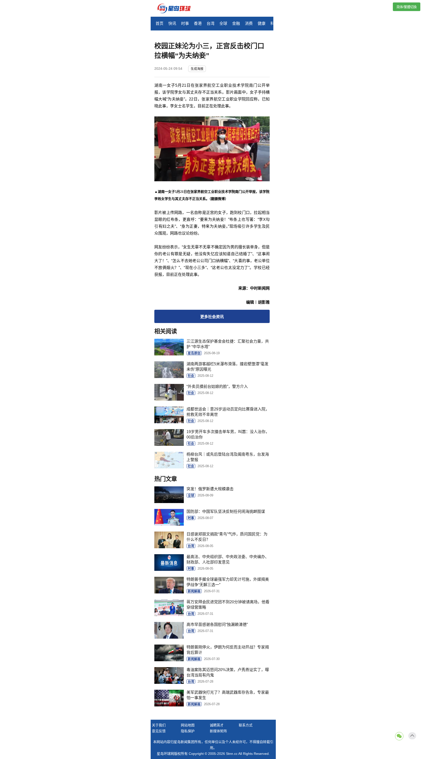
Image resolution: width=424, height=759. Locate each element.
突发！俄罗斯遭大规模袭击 (210, 489)
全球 (223, 23)
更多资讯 (212, 317)
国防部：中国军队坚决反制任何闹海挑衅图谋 (225, 511)
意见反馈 (159, 731)
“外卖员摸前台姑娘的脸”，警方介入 (217, 386)
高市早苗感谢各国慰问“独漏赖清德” (217, 624)
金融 (236, 23)
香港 (198, 23)
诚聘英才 (217, 725)
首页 (159, 23)
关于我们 (159, 725)
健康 (261, 23)
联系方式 (245, 725)
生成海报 (197, 68)
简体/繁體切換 (407, 7)
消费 (249, 23)
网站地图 (188, 725)
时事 (185, 23)
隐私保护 (188, 731)
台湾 (210, 23)
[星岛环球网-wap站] (177, 9)
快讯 (172, 23)
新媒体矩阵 (218, 731)
